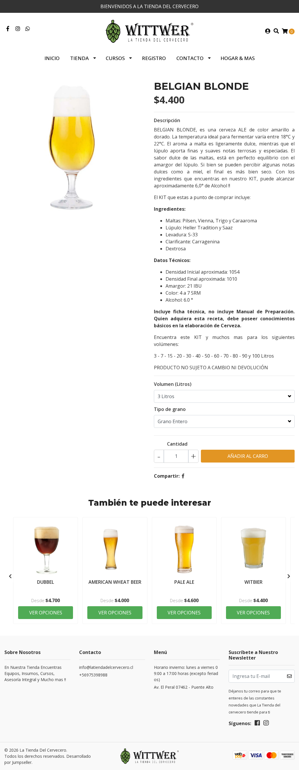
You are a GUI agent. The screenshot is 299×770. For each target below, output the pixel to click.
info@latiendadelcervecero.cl (106, 667)
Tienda (79, 58)
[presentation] (10, 576)
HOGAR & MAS (237, 58)
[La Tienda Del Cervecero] (149, 31)
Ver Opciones (45, 612)
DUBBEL (45, 582)
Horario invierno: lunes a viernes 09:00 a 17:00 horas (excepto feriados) (186, 673)
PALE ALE (184, 582)
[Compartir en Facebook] (183, 476)
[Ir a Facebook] (7, 29)
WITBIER (253, 582)
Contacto (190, 58)
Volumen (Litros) (173, 384)
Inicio (52, 58)
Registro (154, 58)
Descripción (167, 120)
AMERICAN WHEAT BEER (114, 582)
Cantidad (177, 444)
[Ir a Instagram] (18, 29)
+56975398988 (93, 675)
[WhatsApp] (28, 29)
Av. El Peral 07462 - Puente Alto (183, 687)
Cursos (115, 58)
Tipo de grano (170, 409)
